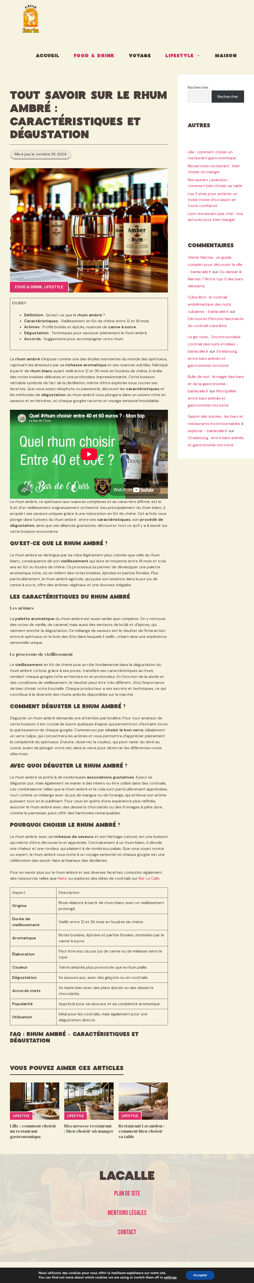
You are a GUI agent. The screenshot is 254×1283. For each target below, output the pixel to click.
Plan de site (127, 1194)
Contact (127, 1232)
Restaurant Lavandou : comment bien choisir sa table (141, 1131)
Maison (226, 56)
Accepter (200, 1275)
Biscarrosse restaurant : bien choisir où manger (88, 1128)
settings (170, 1277)
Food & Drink (94, 56)
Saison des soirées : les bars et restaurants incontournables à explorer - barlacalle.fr (215, 423)
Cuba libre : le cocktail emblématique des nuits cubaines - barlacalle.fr (209, 304)
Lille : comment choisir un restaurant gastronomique (33, 1131)
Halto (62, 878)
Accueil (48, 56)
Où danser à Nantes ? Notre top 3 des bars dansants (215, 279)
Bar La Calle (149, 878)
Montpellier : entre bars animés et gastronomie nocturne (213, 398)
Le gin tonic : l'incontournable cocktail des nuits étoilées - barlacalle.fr (214, 344)
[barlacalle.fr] (31, 18)
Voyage (140, 56)
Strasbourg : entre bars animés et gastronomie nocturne (213, 358)
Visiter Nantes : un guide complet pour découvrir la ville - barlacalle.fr (215, 264)
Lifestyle (179, 56)
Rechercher (198, 87)
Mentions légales (127, 1213)
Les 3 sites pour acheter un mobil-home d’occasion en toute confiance (212, 199)
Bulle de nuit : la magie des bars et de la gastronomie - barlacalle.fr (216, 384)
